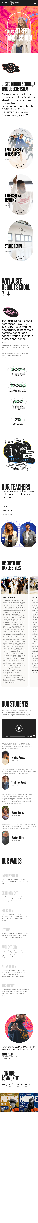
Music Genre (7, 515)
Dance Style (7, 510)
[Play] (4, 736)
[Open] (9, 1102)
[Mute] (31, 736)
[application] (19, 728)
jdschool (9, 1094)
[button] (19, 728)
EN (6, 2)
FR (3, 2)
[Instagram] (17, 1110)
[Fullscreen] (34, 736)
